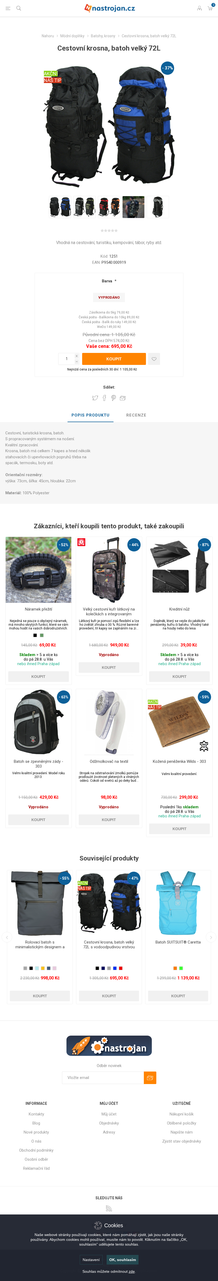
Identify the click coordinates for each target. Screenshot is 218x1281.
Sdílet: (109, 387)
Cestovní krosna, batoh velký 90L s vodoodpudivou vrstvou (178, 944)
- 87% (204, 545)
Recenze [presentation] (136, 415)
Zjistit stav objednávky (181, 1141)
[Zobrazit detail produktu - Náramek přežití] (39, 570)
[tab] (91, 415)
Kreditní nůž (179, 609)
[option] (60, 207)
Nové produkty (36, 1132)
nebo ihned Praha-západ (38, 664)
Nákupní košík (182, 1114)
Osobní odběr (36, 1159)
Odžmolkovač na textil (109, 761)
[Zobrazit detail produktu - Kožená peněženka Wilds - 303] (179, 722)
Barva (107, 281)
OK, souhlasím (122, 1260)
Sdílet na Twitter (95, 398)
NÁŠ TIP (52, 80)
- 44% (134, 545)
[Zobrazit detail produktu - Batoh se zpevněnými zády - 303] (39, 722)
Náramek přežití (38, 609)
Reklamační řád (36, 1168)
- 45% (203, 878)
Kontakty (36, 1114)
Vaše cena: (98, 346)
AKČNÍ (51, 73)
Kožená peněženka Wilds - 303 (179, 761)
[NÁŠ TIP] (84, 874)
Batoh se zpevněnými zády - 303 (38, 764)
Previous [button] (7, 937)
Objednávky (109, 1123)
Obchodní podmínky (36, 1150)
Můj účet (109, 1114)
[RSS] (109, 1208)
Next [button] (211, 937)
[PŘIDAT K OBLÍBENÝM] (154, 359)
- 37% (167, 68)
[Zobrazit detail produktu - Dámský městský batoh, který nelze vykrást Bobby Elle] (109, 903)
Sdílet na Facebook (104, 398)
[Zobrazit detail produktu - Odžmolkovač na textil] (109, 722)
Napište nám (182, 1132)
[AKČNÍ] (153, 692)
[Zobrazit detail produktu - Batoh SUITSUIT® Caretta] (40, 903)
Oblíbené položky (181, 1123)
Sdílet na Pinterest (113, 398)
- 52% (63, 545)
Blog (36, 1123)
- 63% (63, 697)
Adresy (109, 1132)
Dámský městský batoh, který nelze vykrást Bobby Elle (109, 944)
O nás (36, 1141)
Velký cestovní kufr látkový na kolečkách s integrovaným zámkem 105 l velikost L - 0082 (109, 614)
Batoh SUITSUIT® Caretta (39, 942)
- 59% (204, 697)
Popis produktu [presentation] (91, 415)
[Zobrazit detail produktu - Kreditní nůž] (179, 570)
